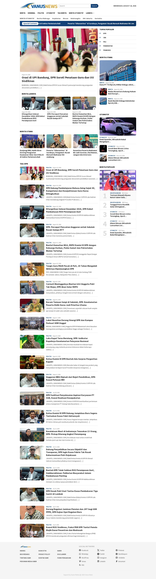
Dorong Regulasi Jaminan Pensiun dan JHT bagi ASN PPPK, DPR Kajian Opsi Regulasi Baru (71, 510)
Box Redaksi (24, 554)
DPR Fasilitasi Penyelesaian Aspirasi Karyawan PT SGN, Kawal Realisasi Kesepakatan (70, 396)
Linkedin (102, 561)
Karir (59, 551)
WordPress (85, 558)
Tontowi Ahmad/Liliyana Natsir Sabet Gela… (120, 196)
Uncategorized (115, 193)
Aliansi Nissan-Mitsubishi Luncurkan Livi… (118, 159)
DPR (104, 33)
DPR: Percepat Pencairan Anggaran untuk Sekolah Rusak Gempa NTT (57, 116)
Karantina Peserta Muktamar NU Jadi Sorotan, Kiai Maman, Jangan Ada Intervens (85, 152)
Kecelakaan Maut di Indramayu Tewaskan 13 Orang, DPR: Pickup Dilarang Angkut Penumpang (71, 432)
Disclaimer (61, 554)
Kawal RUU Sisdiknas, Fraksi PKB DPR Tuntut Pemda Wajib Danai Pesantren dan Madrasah (71, 528)
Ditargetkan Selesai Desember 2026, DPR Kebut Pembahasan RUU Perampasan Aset (33, 117)
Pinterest (121, 550)
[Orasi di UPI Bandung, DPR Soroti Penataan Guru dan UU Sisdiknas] (59, 50)
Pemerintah (108, 46)
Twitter (102, 550)
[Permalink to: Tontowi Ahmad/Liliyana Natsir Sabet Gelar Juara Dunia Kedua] (118, 180)
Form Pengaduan (64, 558)
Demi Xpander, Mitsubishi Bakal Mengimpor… (113, 141)
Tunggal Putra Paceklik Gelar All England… (119, 206)
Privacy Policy (44, 554)
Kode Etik (42, 551)
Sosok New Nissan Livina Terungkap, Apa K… (118, 149)
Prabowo (107, 50)
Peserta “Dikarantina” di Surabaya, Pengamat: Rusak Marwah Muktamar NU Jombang (81, 23)
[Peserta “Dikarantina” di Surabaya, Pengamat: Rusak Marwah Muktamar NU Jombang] (58, 141)
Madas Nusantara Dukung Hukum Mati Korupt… (122, 92)
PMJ (104, 42)
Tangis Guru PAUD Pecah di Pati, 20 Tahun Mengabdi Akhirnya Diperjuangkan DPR (71, 267)
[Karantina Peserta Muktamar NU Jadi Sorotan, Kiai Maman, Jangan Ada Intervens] (85, 141)
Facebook (85, 550)
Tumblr (102, 554)
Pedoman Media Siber (28, 561)
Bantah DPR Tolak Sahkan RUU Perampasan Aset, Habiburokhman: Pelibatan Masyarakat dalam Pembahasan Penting (70, 473)
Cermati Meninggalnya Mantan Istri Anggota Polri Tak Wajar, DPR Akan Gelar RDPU (70, 285)
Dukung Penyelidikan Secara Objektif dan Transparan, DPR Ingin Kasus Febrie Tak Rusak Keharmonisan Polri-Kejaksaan (68, 452)
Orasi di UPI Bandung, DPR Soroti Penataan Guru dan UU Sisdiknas (58, 79)
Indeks (22, 551)
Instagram (103, 558)
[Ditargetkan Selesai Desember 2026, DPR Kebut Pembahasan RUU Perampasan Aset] (33, 103)
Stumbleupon (122, 554)
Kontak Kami (44, 558)
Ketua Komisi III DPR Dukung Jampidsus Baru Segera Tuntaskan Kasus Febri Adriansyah (71, 414)
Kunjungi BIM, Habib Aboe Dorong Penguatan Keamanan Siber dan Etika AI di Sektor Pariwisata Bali (32, 153)
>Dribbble (121, 558)
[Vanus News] (39, 5)
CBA (104, 38)
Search (94, 6)
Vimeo (84, 561)
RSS (83, 565)
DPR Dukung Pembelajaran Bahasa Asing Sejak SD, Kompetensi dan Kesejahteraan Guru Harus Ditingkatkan (70, 191)
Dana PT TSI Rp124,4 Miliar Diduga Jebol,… (117, 85)
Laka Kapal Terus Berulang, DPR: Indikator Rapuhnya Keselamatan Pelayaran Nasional (67, 339)
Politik (48, 167)
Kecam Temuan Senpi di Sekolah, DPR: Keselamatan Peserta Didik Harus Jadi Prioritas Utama (71, 303)
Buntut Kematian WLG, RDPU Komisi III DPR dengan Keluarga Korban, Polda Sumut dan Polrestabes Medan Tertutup (84, 118)
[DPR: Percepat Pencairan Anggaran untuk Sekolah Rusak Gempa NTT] (59, 103)
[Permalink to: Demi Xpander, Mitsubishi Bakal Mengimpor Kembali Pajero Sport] (118, 126)
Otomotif (103, 137)
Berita (102, 83)
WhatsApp (85, 554)
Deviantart (121, 561)
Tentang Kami (25, 558)
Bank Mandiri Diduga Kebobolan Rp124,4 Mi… (121, 102)
